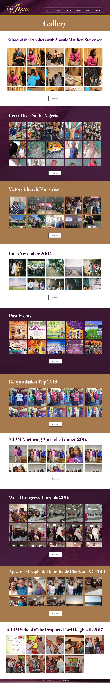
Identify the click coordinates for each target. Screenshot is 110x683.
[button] (68, 10)
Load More (55, 98)
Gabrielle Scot (63, 681)
